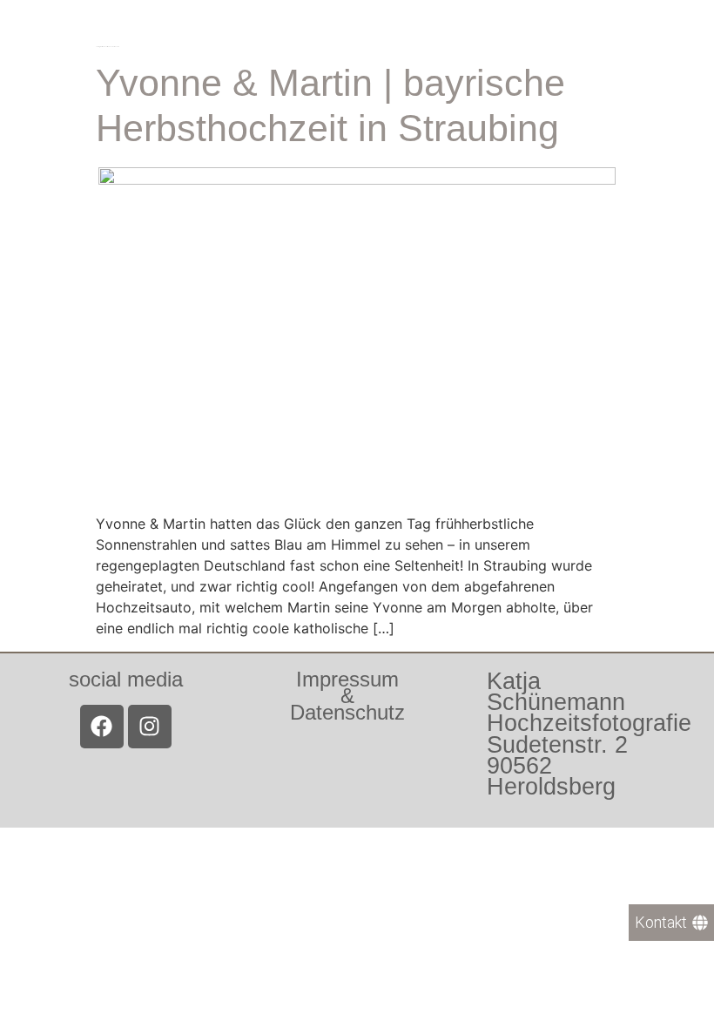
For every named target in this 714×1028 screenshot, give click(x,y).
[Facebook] (102, 726)
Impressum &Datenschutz (347, 695)
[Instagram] (150, 726)
